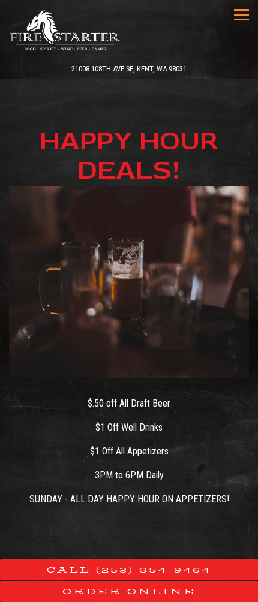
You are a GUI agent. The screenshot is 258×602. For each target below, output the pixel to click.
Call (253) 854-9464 (129, 570)
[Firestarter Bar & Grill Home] (66, 29)
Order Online (129, 591)
